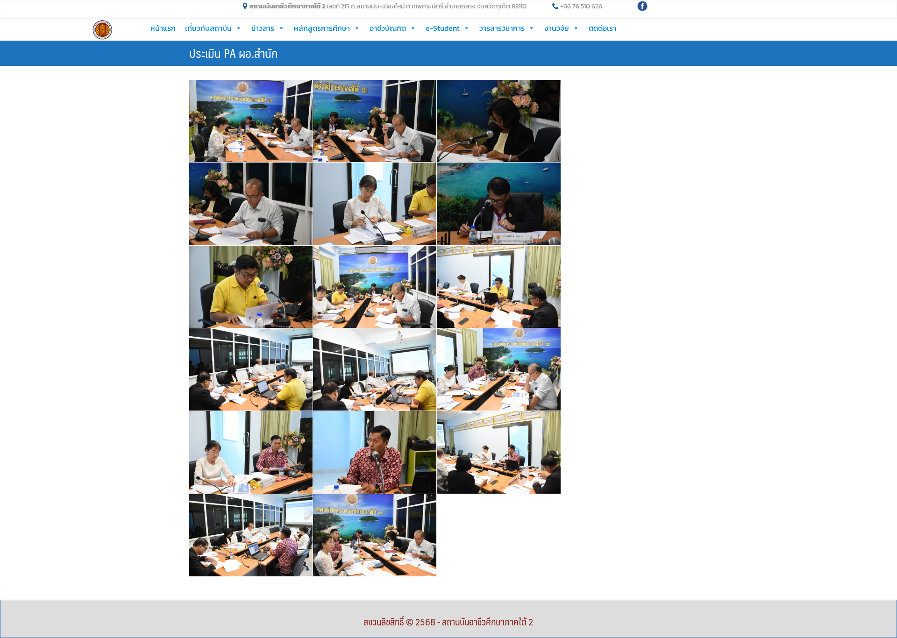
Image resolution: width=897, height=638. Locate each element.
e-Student (443, 28)
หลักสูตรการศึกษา (322, 28)
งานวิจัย (556, 28)
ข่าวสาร (262, 28)
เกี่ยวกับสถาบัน (208, 28)
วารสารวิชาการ (502, 28)
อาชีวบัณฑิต (388, 28)
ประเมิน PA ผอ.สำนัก (233, 53)
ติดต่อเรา (602, 28)
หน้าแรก (163, 28)
